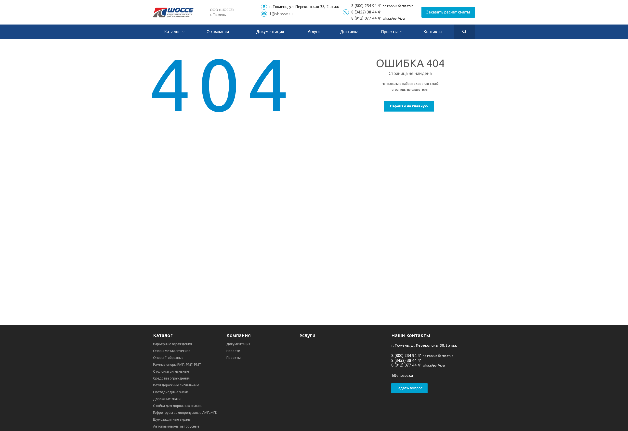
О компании (218, 31)
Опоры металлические (171, 351)
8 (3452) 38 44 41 (366, 12)
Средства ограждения (171, 378)
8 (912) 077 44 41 (366, 18)
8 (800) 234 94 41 (366, 5)
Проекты (390, 31)
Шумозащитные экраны (172, 419)
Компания (238, 335)
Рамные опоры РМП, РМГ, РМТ (177, 365)
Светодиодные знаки (170, 392)
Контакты (433, 31)
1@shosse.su (281, 14)
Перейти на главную (409, 106)
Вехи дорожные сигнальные (176, 385)
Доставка (349, 31)
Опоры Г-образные (168, 358)
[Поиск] (464, 32)
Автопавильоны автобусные (176, 426)
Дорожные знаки (167, 399)
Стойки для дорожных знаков (177, 406)
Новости (233, 351)
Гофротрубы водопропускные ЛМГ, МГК (185, 413)
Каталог (172, 31)
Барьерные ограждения (172, 344)
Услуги (314, 31)
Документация (270, 31)
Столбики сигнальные (171, 371)
